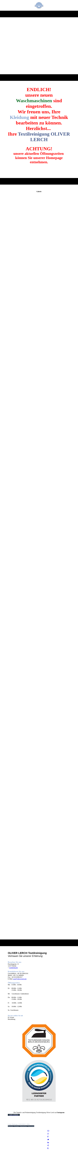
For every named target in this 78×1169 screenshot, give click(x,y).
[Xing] (48, 1145)
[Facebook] (47, 1136)
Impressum (31, 1126)
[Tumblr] (47, 1148)
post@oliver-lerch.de (20, 979)
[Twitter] (48, 1139)
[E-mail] (48, 1131)
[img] (39, 5)
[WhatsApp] (48, 1134)
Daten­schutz (23, 1126)
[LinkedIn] (48, 1142)
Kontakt (16, 1126)
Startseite (11, 1126)
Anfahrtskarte (13, 968)
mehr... (10, 932)
